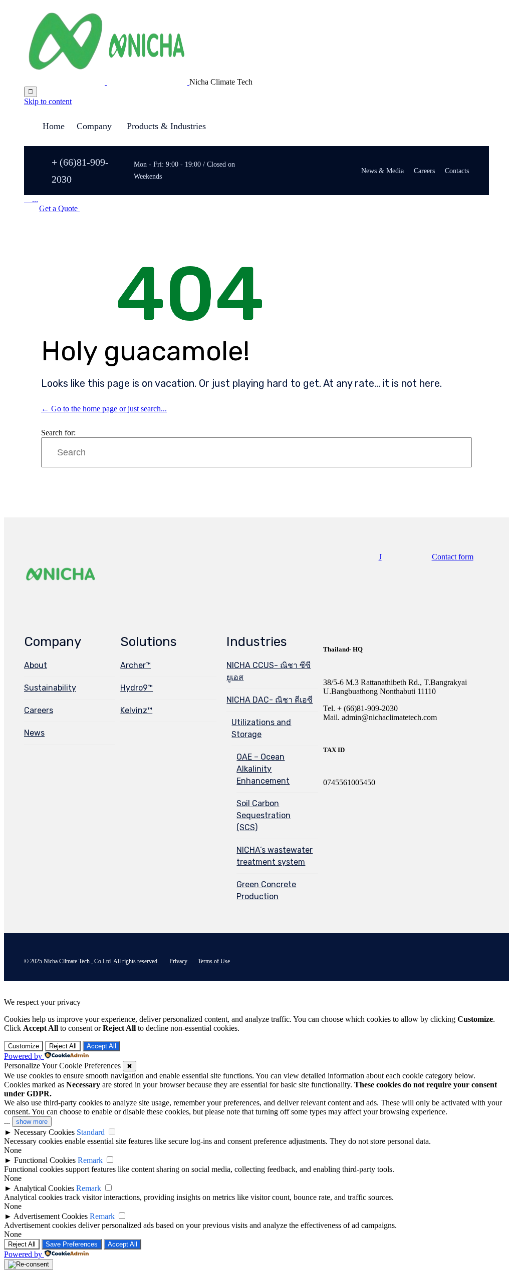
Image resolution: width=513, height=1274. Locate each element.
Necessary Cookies (44, 1132)
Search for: (58, 432)
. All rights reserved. (135, 961)
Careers (424, 171)
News (34, 733)
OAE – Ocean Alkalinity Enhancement (263, 769)
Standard (91, 1132)
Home (54, 126)
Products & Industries (166, 126)
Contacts (457, 171)
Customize (23, 1046)
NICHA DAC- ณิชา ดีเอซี (269, 700)
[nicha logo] (61, 591)
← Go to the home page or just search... (104, 408)
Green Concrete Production (266, 890)
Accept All (101, 1046)
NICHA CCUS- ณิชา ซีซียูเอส (268, 671)
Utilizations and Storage (261, 728)
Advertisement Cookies (51, 1216)
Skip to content (48, 101)
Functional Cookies (45, 1160)
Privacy (178, 961)
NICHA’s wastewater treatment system (274, 856)
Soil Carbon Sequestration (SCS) (263, 815)
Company (94, 126)
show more (32, 1121)
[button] (59, 208)
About (35, 665)
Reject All (63, 1046)
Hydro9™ (136, 688)
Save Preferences (72, 1244)
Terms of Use (214, 961)
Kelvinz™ (136, 710)
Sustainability (50, 688)
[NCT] (106, 82)
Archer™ (135, 665)
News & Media (382, 171)
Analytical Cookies (44, 1188)
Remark (90, 1160)
